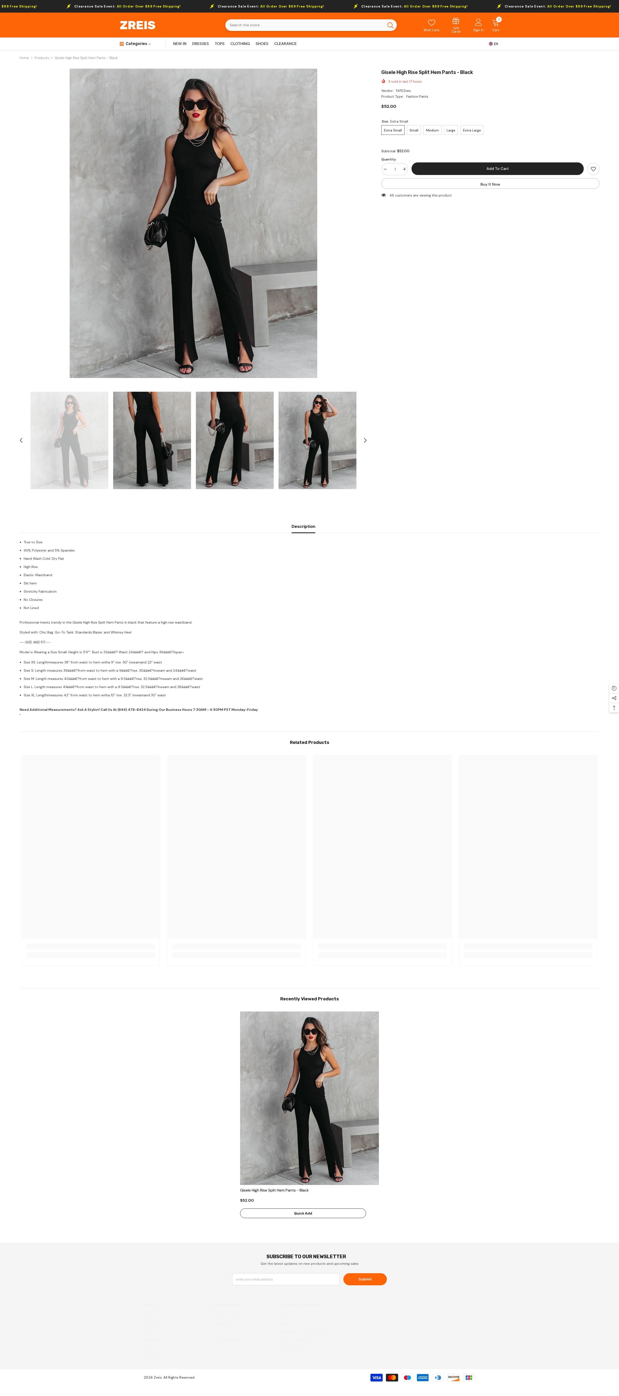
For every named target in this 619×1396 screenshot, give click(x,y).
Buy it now (490, 184)
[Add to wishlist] (593, 169)
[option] (193, 223)
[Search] (311, 25)
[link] (456, 25)
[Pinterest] (351, 1320)
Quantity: (389, 159)
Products (42, 58)
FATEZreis (403, 90)
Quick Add (303, 1213)
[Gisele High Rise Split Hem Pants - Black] (309, 1098)
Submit (365, 1279)
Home (24, 58)
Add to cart (497, 168)
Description (303, 526)
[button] (21, 440)
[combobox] (304, 25)
